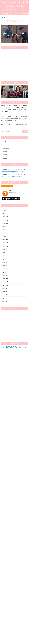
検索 (26, 131)
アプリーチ (18, 192)
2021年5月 (4, 262)
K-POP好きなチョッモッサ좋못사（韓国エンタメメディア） (14, 6)
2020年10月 (5, 285)
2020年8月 (4, 291)
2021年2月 (4, 272)
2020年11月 (5, 282)
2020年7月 (4, 295)
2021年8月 (4, 252)
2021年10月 (5, 246)
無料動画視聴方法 (7, 148)
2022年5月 (4, 233)
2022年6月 (4, 229)
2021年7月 (4, 256)
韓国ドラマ (18, 13)
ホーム (2, 13)
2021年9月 (4, 249)
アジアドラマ (6, 145)
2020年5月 (4, 301)
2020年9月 (4, 288)
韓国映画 (5, 158)
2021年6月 (4, 259)
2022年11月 (5, 220)
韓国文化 (5, 154)
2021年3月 (4, 269)
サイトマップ (9, 13)
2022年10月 (5, 223)
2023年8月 (4, 210)
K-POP (24, 13)
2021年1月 (4, 275)
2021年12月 (5, 239)
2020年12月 (5, 278)
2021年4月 (4, 265)
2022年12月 (5, 216)
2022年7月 (4, 226)
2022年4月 (4, 236)
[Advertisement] (14, 64)
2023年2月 (4, 213)
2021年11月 (5, 242)
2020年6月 (4, 298)
